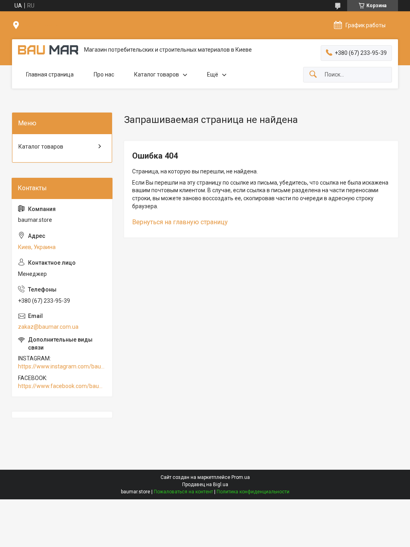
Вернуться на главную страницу (180, 222)
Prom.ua (240, 477)
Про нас (104, 74)
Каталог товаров (156, 74)
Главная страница (50, 74)
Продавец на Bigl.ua (205, 484)
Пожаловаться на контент (183, 492)
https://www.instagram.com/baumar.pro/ (62, 366)
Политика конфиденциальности (253, 492)
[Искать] (313, 74)
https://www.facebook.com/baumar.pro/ (62, 386)
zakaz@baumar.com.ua (48, 327)
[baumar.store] (48, 49)
